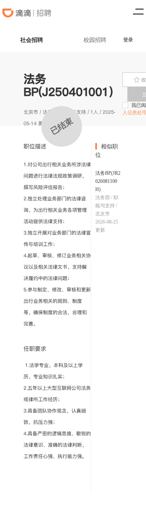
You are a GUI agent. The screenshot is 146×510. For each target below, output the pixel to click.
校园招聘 (95, 39)
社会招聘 (31, 39)
